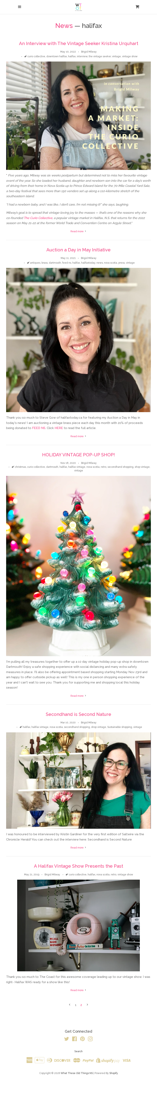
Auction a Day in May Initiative (78, 249)
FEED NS (38, 428)
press (121, 262)
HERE (59, 428)
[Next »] (87, 1005)
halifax (72, 56)
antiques (35, 262)
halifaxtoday (88, 262)
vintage (116, 56)
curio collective (36, 56)
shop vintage (142, 466)
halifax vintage (76, 466)
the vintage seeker (100, 56)
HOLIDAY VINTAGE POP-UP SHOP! (78, 454)
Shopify (113, 1073)
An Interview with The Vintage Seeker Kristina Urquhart (78, 43)
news (99, 262)
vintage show (130, 56)
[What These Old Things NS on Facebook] (74, 1040)
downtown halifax (56, 56)
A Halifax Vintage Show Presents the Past (78, 866)
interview (82, 56)
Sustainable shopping (119, 727)
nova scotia (110, 262)
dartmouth (55, 262)
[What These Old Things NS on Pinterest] (82, 1040)
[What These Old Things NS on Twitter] (66, 1040)
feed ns (66, 262)
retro (103, 466)
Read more (77, 231)
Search (78, 1051)
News (64, 25)
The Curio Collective (38, 218)
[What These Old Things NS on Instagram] (90, 1040)
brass (44, 262)
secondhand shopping (120, 466)
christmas (20, 466)
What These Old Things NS (77, 1073)
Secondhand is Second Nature (78, 714)
